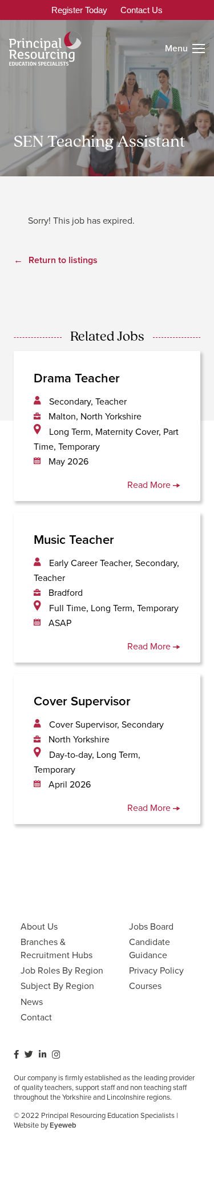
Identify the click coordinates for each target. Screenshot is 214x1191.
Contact (36, 1017)
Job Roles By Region (62, 970)
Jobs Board (151, 926)
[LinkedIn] (42, 1054)
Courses (145, 985)
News (32, 1001)
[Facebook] (16, 1054)
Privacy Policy (156, 970)
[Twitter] (29, 1054)
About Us (39, 926)
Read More (150, 484)
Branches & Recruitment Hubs (56, 948)
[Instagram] (56, 1055)
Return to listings (63, 260)
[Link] (45, 48)
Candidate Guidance (149, 948)
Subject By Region (57, 985)
